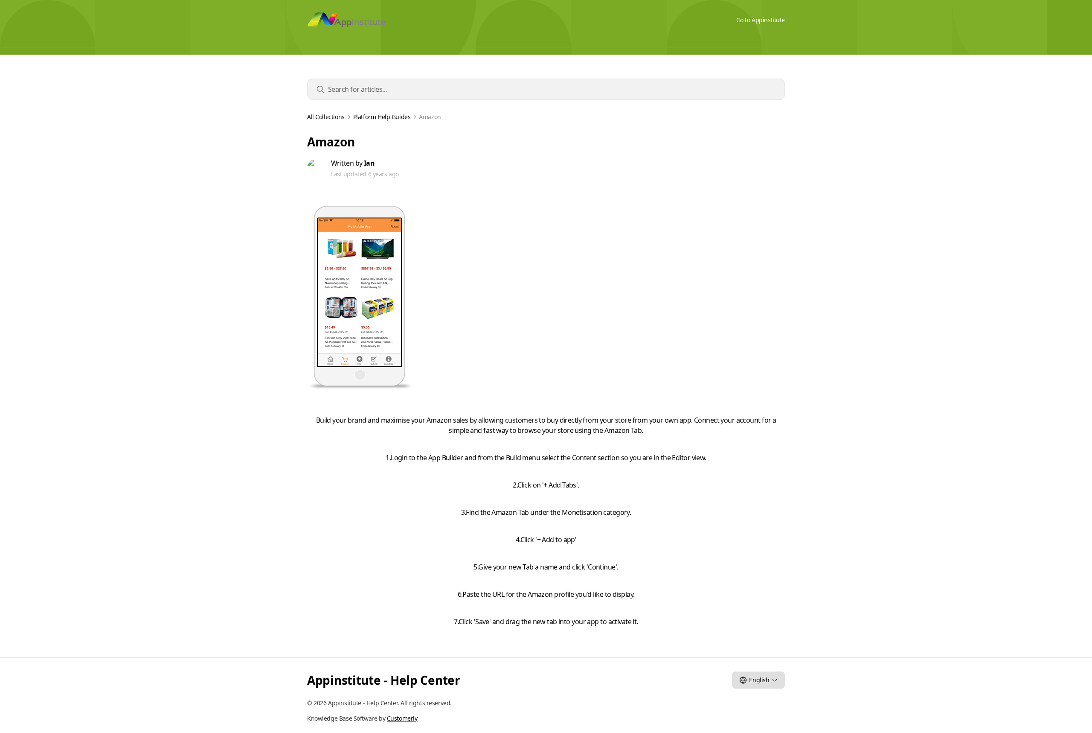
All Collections (326, 117)
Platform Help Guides (382, 117)
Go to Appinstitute (760, 20)
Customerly (402, 718)
